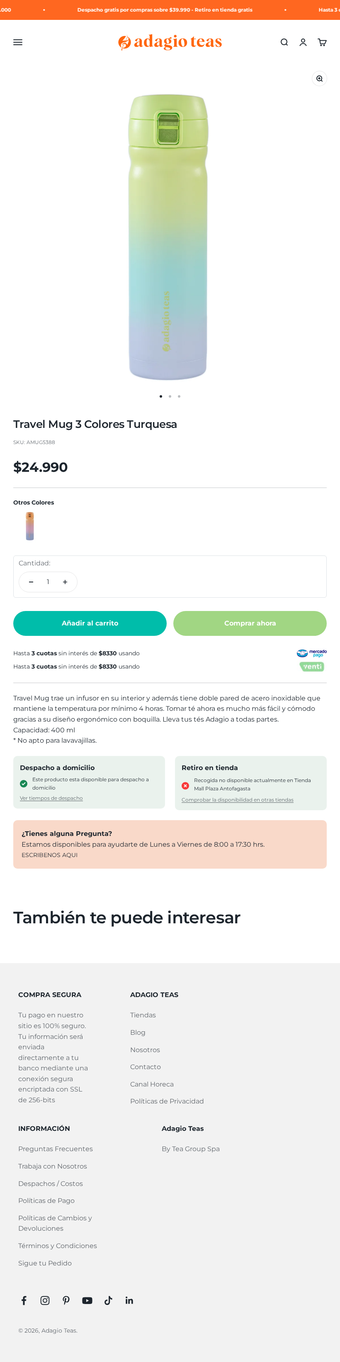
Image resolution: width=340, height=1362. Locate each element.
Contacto (145, 1067)
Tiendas (143, 1015)
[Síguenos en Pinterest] (66, 1300)
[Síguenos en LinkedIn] (129, 1300)
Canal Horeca (152, 1084)
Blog (138, 1032)
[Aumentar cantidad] (65, 582)
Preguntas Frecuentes (55, 1149)
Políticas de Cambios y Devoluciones (55, 1223)
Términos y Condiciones (57, 1246)
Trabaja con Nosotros (52, 1166)
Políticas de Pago (46, 1201)
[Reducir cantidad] (31, 582)
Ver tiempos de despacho (51, 798)
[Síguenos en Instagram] (45, 1300)
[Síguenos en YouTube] (87, 1300)
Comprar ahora (250, 623)
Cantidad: (34, 563)
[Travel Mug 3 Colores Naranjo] (29, 526)
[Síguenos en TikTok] (108, 1300)
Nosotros (145, 1050)
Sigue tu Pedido (45, 1263)
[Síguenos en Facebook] (23, 1300)
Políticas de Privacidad (167, 1101)
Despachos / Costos (50, 1184)
